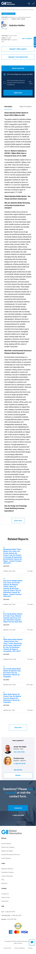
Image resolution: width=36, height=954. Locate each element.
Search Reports (6, 843)
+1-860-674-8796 (19, 763)
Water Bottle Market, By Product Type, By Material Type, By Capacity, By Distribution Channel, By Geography (12, 698)
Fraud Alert (4, 901)
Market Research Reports (13, 9)
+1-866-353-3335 (18, 815)
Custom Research (7, 876)
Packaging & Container (8, 13)
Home (3, 9)
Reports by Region (7, 851)
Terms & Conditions (19, 948)
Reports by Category (7, 847)
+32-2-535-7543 (19, 752)
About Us (4, 883)
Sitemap (30, 948)
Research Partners (7, 869)
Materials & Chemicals (28, 9)
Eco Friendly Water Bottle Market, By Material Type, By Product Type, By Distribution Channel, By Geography (12, 673)
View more (18, 727)
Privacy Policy (7, 948)
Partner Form (5, 897)
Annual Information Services (10, 854)
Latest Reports (6, 858)
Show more (18, 520)
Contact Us (18, 808)
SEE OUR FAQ (18, 770)
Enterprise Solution (7, 872)
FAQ (2, 880)
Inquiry (18, 775)
